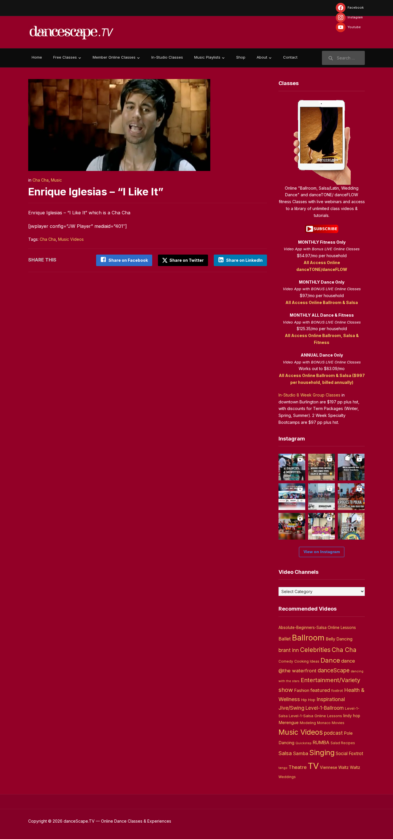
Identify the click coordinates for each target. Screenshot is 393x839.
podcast (333, 733)
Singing (322, 752)
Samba (300, 753)
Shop (240, 57)
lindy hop (351, 715)
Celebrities (315, 649)
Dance (330, 660)
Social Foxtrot (349, 753)
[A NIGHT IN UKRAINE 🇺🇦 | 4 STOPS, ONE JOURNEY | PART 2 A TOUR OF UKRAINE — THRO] (291, 496)
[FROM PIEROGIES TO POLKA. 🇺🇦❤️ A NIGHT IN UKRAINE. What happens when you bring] (351, 496)
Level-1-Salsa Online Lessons (315, 715)
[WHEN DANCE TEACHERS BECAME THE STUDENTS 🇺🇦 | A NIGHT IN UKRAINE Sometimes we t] (351, 467)
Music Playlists (207, 57)
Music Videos (71, 239)
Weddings (287, 777)
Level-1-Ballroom (325, 708)
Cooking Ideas (306, 661)
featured (320, 690)
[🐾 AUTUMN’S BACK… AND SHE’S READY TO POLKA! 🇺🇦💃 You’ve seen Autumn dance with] (351, 526)
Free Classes (65, 57)
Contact (290, 57)
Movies (338, 723)
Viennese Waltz (334, 767)
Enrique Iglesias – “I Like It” (95, 191)
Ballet (284, 639)
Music (56, 180)
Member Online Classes (114, 57)
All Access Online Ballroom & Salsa (321, 302)
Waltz (355, 767)
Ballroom (308, 637)
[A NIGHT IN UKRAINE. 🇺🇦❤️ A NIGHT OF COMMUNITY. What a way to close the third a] (291, 526)
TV (313, 766)
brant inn (288, 650)
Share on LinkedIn (244, 260)
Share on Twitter (186, 260)
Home (37, 57)
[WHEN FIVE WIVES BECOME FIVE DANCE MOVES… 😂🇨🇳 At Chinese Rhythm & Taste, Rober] (321, 467)
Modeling (308, 723)
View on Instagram (322, 551)
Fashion (301, 690)
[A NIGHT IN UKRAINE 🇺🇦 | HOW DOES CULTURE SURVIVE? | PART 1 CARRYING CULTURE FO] (321, 496)
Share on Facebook (128, 260)
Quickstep (303, 743)
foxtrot (337, 690)
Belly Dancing (339, 639)
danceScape (334, 670)
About (262, 57)
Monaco (324, 723)
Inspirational (330, 699)
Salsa (285, 753)
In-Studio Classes (167, 57)
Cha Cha (41, 180)
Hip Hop (308, 699)
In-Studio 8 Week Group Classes (309, 394)
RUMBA (321, 742)
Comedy (285, 661)
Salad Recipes (343, 743)
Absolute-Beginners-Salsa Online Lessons (317, 627)
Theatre (298, 767)
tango (282, 768)
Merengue (288, 722)
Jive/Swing (291, 708)
